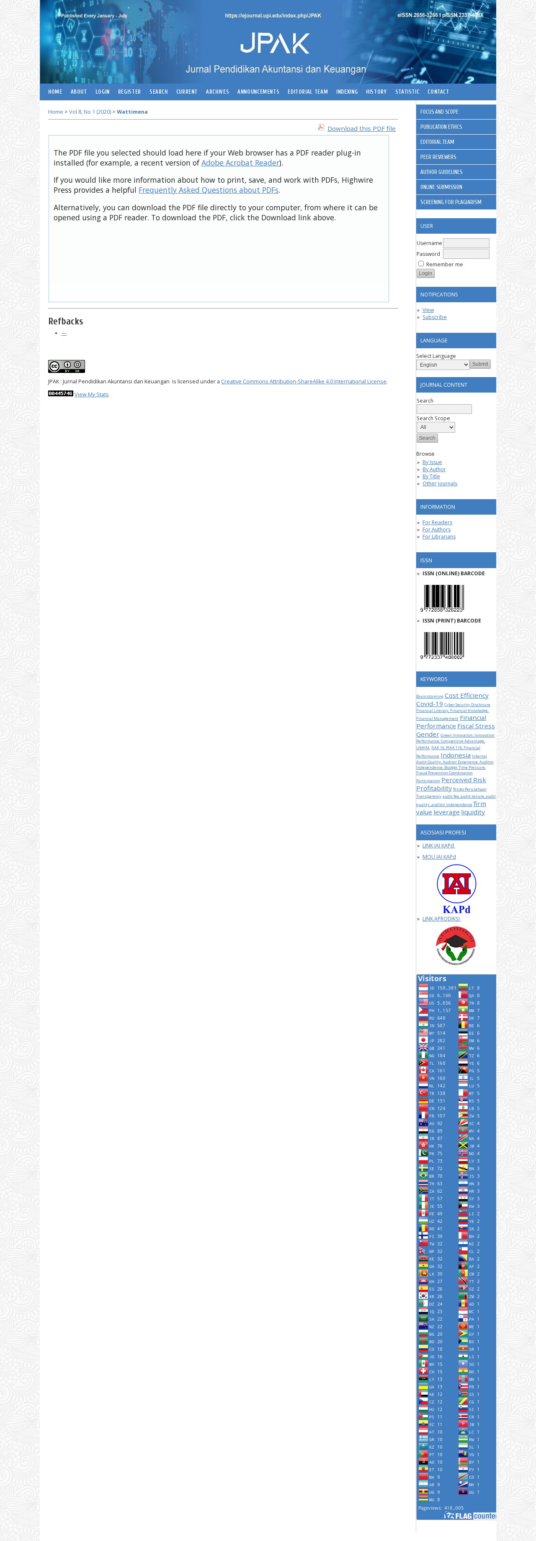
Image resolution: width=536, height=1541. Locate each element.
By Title (431, 476)
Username (429, 243)
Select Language (436, 356)
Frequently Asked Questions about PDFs (208, 190)
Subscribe (435, 317)
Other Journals (440, 483)
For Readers (437, 522)
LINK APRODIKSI (442, 918)
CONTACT (438, 92)
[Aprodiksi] (456, 946)
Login (102, 92)
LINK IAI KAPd (439, 845)
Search (158, 92)
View (428, 310)
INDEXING (347, 92)
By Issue (432, 462)
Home (55, 92)
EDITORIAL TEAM (308, 92)
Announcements (258, 92)
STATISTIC (407, 92)
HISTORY (376, 92)
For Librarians (439, 536)
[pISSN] (442, 661)
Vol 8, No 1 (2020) (90, 111)
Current (187, 92)
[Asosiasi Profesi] (456, 889)
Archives (217, 92)
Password (428, 254)
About (79, 92)
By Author (434, 469)
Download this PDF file (361, 128)
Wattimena (132, 111)
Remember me (444, 264)
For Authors (437, 529)
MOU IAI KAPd (439, 856)
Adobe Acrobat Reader (240, 163)
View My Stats (92, 394)
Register (129, 92)
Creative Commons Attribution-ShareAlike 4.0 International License (304, 381)
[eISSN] (442, 613)
